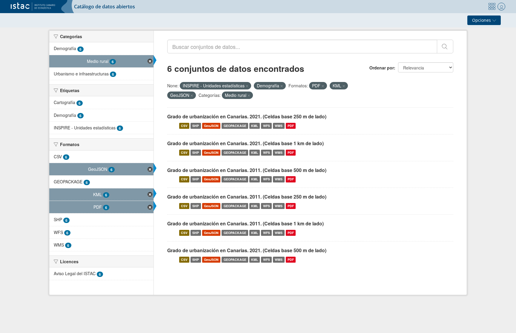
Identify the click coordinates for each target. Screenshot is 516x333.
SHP (195, 125)
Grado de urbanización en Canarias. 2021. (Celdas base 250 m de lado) (246, 116)
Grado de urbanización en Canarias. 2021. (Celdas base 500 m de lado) (246, 250)
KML (254, 125)
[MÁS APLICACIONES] (492, 6)
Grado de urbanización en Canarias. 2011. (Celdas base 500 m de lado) (246, 170)
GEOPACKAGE (235, 125)
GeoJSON (211, 125)
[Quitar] (247, 85)
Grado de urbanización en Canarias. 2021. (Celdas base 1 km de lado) (245, 143)
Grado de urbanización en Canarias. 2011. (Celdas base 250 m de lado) (246, 196)
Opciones (482, 20)
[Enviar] (445, 46)
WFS (266, 125)
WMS (278, 125)
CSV (184, 125)
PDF (291, 125)
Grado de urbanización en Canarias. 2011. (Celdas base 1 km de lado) (245, 223)
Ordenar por (381, 68)
